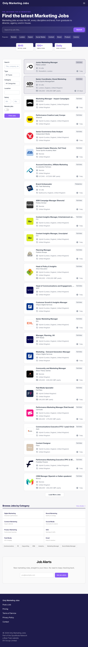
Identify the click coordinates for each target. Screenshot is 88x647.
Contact (6, 622)
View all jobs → (80, 506)
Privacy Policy (8, 617)
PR (18, 546)
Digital (30, 37)
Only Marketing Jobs (16, 3)
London (22, 37)
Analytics (41, 546)
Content (51, 37)
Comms (76, 37)
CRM (33, 546)
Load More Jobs (55, 494)
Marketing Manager (53, 546)
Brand (59, 37)
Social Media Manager (69, 546)
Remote (13, 37)
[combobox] (12, 92)
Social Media (40, 37)
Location (7, 88)
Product (67, 37)
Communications (9, 546)
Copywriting (25, 546)
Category (7, 80)
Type (6, 71)
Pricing (5, 609)
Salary (6, 97)
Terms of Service (9, 613)
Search (79, 30)
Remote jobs (8, 106)
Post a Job (7, 605)
